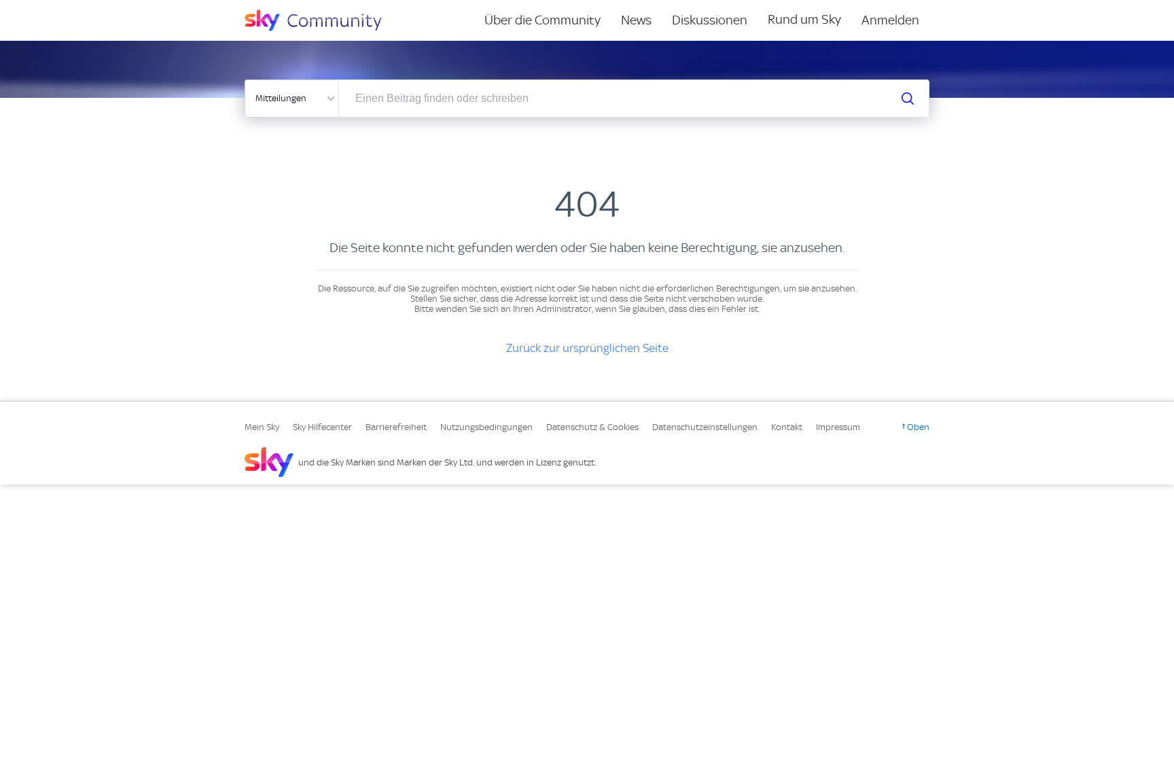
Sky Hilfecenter (322, 427)
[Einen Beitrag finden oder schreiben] (908, 98)
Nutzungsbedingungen (486, 427)
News (636, 20)
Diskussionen (709, 20)
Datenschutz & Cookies (592, 427)
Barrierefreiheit (396, 427)
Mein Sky (262, 427)
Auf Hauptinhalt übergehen (66, 9)
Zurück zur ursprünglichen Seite (587, 348)
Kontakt (786, 427)
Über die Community (542, 20)
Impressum (838, 427)
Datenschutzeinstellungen (705, 427)
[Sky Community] (322, 20)
